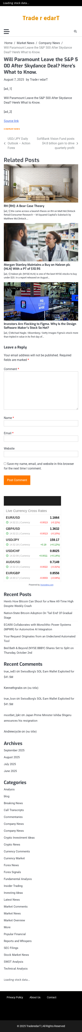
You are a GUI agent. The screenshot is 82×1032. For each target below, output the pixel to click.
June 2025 (10, 771)
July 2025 (10, 764)
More (7, 927)
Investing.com (46, 585)
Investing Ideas (13, 893)
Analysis (9, 789)
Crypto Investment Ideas (19, 837)
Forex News (11, 865)
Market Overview (14, 920)
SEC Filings (11, 948)
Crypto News (12, 844)
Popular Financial (15, 934)
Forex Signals (12, 872)
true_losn (10, 698)
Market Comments (16, 906)
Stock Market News (16, 955)
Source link (11, 121)
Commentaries (13, 817)
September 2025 (14, 750)
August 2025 (12, 757)
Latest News (12, 899)
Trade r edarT (41, 18)
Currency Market (14, 858)
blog (6, 796)
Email (9, 433)
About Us (35, 997)
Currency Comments (17, 851)
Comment (11, 369)
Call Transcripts (14, 810)
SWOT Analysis (13, 961)
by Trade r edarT (37, 79)
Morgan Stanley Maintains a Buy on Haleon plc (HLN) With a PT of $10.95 (37, 267)
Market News (12, 913)
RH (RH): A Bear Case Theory (24, 206)
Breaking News (13, 803)
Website (9, 448)
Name (9, 418)
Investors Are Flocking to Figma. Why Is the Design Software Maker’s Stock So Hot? (40, 326)
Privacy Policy (15, 997)
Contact (51, 997)
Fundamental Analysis (18, 879)
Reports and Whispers (18, 941)
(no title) (32, 688)
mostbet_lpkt (12, 715)
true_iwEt (10, 671)
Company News (12, 129)
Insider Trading (13, 886)
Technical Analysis (16, 968)
